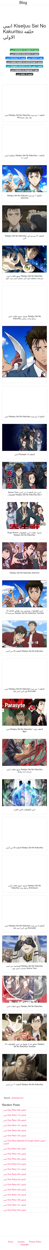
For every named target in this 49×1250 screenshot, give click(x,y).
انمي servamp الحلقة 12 (15, 58)
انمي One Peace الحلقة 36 (14, 1179)
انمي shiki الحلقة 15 (25, 74)
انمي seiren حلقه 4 (35, 58)
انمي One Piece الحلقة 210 (14, 1164)
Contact (21, 1241)
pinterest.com (17, 1097)
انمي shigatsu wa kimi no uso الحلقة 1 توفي (24, 66)
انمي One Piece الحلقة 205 (14, 1174)
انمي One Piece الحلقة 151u (15, 1125)
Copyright (24, 1244)
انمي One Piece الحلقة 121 (14, 1205)
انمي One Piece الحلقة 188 (14, 1199)
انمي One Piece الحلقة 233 (14, 1210)
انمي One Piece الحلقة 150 (14, 1153)
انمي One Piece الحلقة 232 (14, 1189)
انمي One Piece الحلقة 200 (14, 1110)
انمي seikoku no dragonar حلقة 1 (24, 70)
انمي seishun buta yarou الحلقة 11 (24, 54)
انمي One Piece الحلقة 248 (14, 1130)
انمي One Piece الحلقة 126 (14, 1120)
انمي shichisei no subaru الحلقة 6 (24, 50)
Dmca (10, 1241)
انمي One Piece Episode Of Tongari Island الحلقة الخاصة (24, 1142)
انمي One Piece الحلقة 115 (14, 1115)
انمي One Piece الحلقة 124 (14, 1135)
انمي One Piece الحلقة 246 (14, 1148)
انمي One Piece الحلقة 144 (14, 1194)
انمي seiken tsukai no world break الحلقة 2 (24, 62)
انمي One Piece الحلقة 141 (14, 1169)
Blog (23, 2)
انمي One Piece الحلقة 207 (14, 1184)
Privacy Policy (35, 1241)
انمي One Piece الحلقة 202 (14, 1158)
